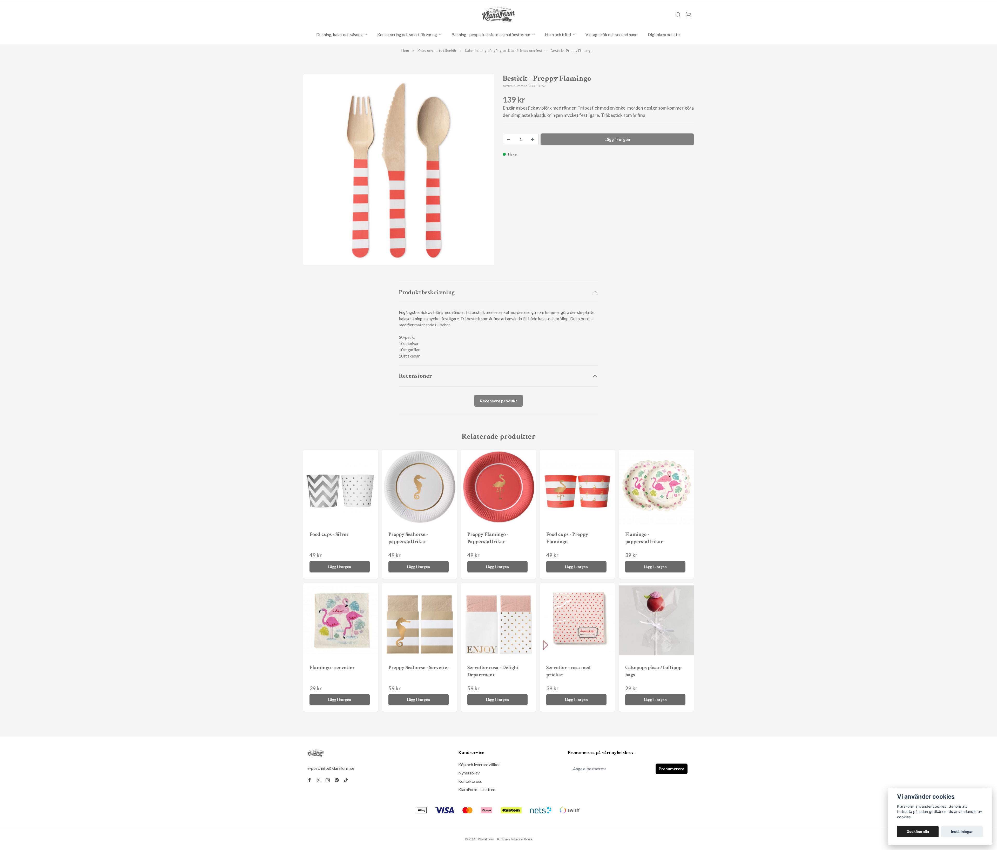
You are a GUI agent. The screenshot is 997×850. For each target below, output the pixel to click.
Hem (405, 50)
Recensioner (415, 376)
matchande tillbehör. (432, 324)
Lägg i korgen (339, 566)
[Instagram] (328, 780)
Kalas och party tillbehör (436, 50)
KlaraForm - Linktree (476, 789)
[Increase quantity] (532, 139)
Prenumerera (671, 768)
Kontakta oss (470, 781)
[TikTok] (346, 780)
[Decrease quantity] (508, 139)
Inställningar (962, 831)
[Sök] (678, 15)
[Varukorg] (688, 15)
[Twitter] (318, 780)
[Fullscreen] (398, 169)
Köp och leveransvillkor (479, 764)
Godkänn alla (918, 831)
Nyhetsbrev (469, 772)
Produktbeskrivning (427, 292)
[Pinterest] (337, 780)
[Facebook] (309, 780)
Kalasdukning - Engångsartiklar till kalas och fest (503, 50)
